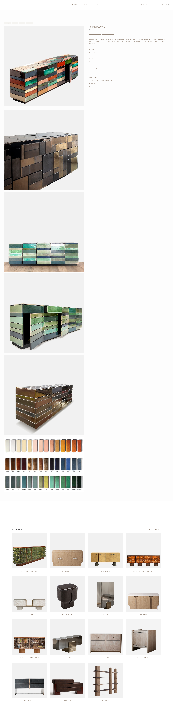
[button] (165, 4)
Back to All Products (154, 529)
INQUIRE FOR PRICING (108, 33)
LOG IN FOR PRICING (95, 33)
